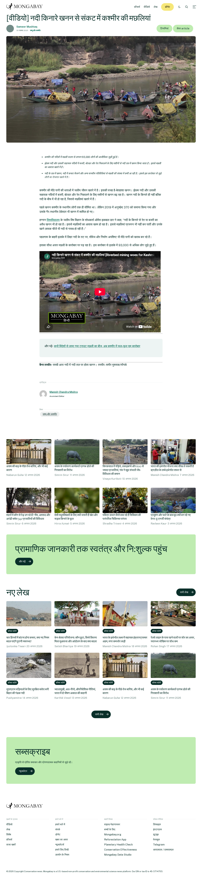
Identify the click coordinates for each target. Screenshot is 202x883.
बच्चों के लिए (109, 829)
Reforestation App (115, 839)
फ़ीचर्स (137, 6)
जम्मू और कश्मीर (35, 30)
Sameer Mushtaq (26, 26)
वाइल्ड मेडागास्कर (112, 824)
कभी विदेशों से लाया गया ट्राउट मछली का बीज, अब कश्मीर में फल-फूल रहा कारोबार (97, 346)
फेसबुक (156, 839)
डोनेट (167, 6)
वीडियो (147, 6)
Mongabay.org (112, 834)
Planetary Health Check (118, 844)
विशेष (8, 834)
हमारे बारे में (60, 824)
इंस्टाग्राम (157, 829)
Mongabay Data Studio (117, 854)
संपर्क (57, 829)
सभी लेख (184, 592)
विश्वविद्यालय (53, 220)
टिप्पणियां (164, 28)
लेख (155, 6)
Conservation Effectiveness (120, 849)
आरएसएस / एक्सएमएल (163, 849)
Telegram (159, 844)
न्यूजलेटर (23, 771)
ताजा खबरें (11, 844)
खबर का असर (61, 839)
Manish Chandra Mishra (64, 392)
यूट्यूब (156, 834)
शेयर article (183, 28)
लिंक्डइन (157, 824)
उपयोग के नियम (62, 854)
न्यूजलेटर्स (59, 844)
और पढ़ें (22, 561)
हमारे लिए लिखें (61, 849)
